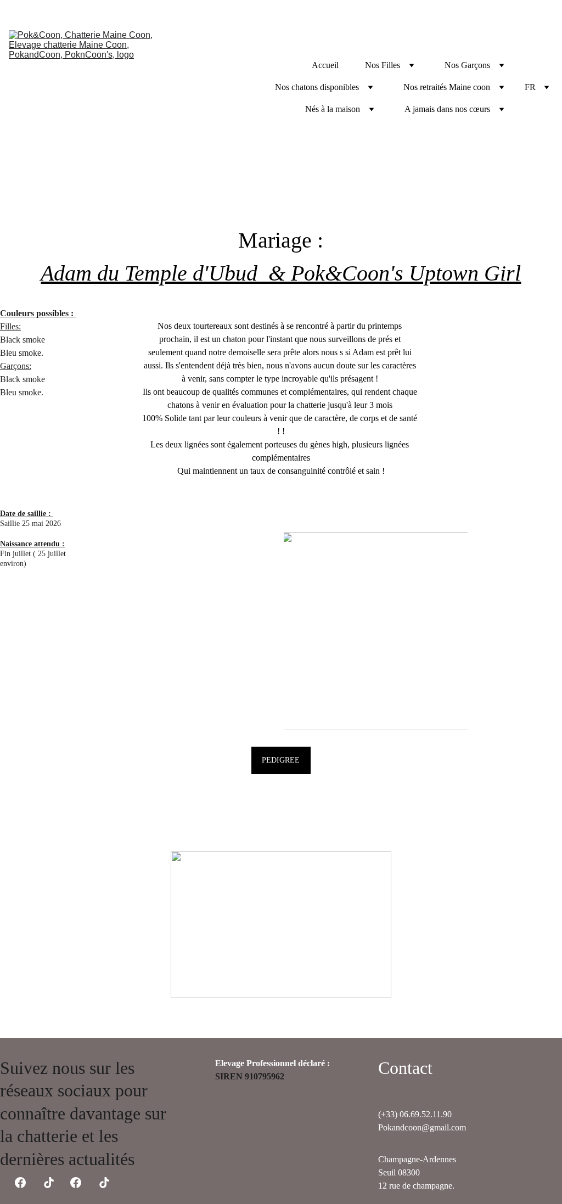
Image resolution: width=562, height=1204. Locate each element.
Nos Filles (382, 65)
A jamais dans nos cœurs (447, 109)
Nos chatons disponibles (317, 87)
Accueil (325, 65)
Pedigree (281, 760)
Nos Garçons (467, 65)
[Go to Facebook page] (75, 1182)
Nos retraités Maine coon (446, 87)
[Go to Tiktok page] (104, 1182)
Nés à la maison (332, 109)
